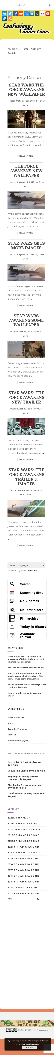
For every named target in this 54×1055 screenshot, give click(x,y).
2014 (10, 887)
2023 (10, 835)
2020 (10, 852)
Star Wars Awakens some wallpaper (26, 320)
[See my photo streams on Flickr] (42, 13)
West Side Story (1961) (18, 740)
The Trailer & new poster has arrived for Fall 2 (24, 786)
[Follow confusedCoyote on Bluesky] (5, 13)
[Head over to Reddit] (21, 13)
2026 (10, 817)
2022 (10, 841)
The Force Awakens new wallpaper (26, 171)
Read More (26, 156)
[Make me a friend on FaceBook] (15, 13)
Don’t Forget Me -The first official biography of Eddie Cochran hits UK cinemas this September (26, 659)
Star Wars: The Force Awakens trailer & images (26, 476)
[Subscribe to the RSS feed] (10, 18)
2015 (10, 881)
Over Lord (25, 494)
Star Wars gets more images (26, 246)
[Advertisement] (20, 956)
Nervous (12, 735)
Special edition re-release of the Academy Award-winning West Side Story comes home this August (25, 676)
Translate (31, 570)
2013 (10, 893)
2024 (10, 829)
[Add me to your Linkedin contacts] (32, 13)
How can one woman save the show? (26, 668)
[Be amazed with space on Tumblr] (37, 13)
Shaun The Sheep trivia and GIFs (26, 770)
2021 (10, 846)
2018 (10, 864)
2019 (10, 858)
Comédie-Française (17, 729)
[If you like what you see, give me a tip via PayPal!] (5, 18)
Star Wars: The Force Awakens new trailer (26, 397)
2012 (10, 899)
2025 (10, 823)
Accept (29, 1047)
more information (32, 1044)
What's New (15, 648)
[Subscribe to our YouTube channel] (47, 13)
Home (25, 49)
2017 (10, 870)
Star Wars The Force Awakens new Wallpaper (26, 89)
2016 (10, 876)
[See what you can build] (26, 13)
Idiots (10, 723)
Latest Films (16, 709)
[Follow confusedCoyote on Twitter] (10, 13)
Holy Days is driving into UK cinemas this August (23, 778)
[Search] (50, 5)
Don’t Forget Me (16, 717)
